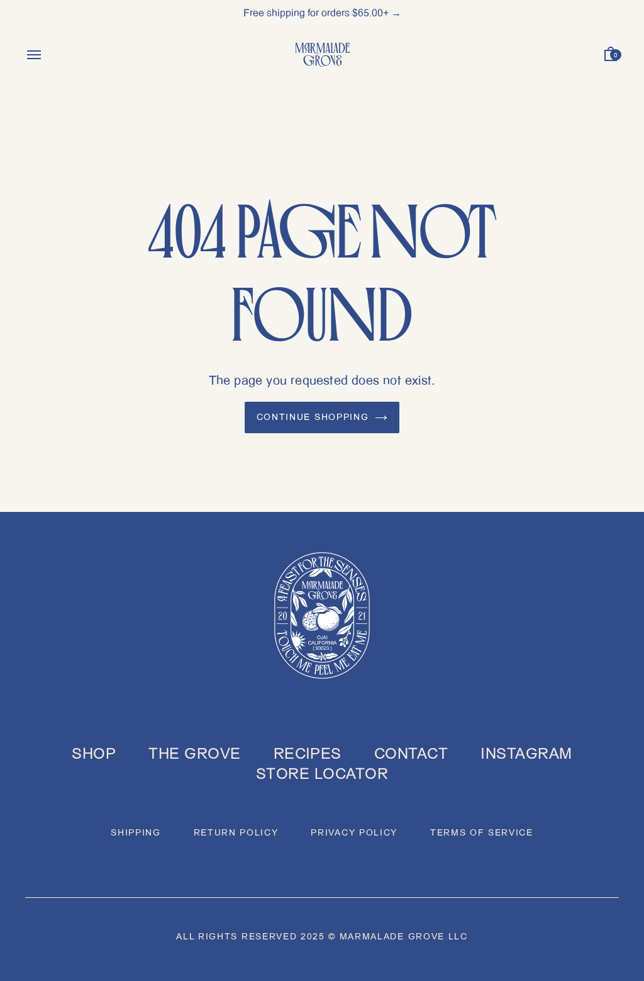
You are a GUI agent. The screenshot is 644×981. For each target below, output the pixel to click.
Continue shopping (313, 417)
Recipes (307, 754)
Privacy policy (354, 833)
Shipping (135, 833)
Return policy (236, 833)
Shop (94, 754)
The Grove (194, 754)
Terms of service (481, 833)
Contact (411, 754)
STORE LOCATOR (322, 774)
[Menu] (34, 57)
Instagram (526, 754)
